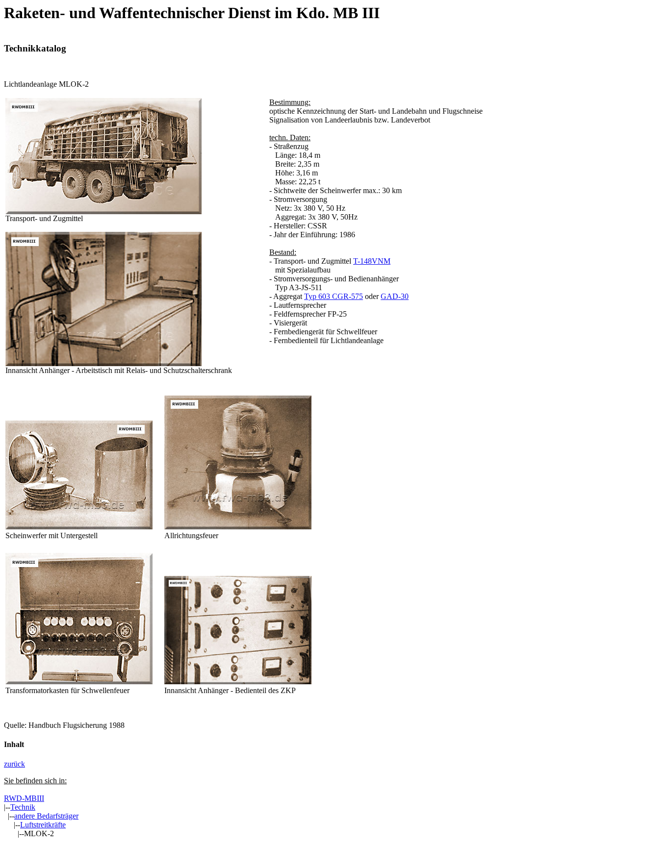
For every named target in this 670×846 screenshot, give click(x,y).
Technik (22, 807)
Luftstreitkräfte (43, 825)
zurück (14, 764)
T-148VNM (371, 261)
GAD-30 (395, 296)
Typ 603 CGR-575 (333, 296)
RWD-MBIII (24, 798)
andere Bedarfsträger (46, 816)
